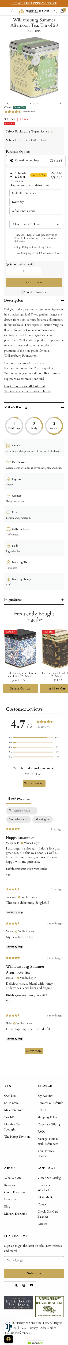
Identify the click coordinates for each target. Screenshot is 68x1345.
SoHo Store (11, 1103)
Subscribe (34, 1273)
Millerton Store (13, 1110)
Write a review (34, 783)
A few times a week (23, 211)
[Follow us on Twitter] (16, 1285)
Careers (42, 1224)
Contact (42, 1204)
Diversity (10, 1199)
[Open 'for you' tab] (8, 1339)
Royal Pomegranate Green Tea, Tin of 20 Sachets (20, 674)
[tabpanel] (34, 932)
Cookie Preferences (17, 1333)
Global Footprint (14, 1192)
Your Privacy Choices (45, 1153)
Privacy (33, 1328)
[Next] (59, 103)
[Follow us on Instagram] (24, 1285)
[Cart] (62, 11)
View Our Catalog (49, 1178)
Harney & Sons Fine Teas (32, 1323)
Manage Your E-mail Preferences (48, 1141)
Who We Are (13, 1178)
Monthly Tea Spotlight (12, 1126)
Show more (34, 1051)
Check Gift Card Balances (47, 1214)
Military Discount (15, 1214)
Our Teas (10, 1096)
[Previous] (8, 103)
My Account (45, 1096)
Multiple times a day (24, 193)
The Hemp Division (17, 1137)
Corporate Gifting (48, 1124)
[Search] (12, 11)
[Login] (55, 11)
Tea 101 (9, 1117)
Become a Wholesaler (44, 1187)
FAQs (41, 1132)
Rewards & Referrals (50, 1103)
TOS (23, 1328)
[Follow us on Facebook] (8, 1285)
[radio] (36, 160)
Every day (18, 202)
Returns (42, 1110)
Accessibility (48, 1328)
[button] (34, 737)
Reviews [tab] (18, 799)
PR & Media (45, 1197)
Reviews (9, 1185)
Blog (7, 1207)
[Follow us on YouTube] (32, 1285)
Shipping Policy (47, 1117)
